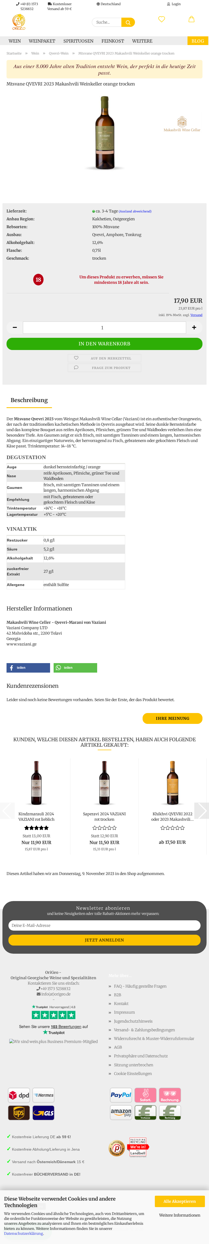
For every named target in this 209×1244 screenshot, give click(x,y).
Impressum (124, 1012)
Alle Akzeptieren (180, 1201)
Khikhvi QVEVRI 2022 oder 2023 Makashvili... (172, 816)
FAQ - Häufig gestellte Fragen (140, 986)
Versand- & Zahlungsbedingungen (144, 1029)
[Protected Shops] (117, 1148)
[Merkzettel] (162, 19)
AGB (118, 1047)
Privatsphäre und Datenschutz (141, 1056)
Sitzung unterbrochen (133, 1064)
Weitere (142, 41)
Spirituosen (78, 41)
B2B (117, 994)
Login (175, 4)
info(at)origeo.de (55, 994)
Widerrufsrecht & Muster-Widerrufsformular (154, 1038)
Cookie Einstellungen (133, 1073)
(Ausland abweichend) (135, 211)
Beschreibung (29, 400)
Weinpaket (42, 41)
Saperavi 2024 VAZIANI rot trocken (104, 816)
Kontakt (121, 1003)
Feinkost (113, 41)
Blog (198, 41)
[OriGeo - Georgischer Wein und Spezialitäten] (19, 21)
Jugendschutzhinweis (133, 1021)
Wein (15, 41)
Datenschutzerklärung (23, 1233)
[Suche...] (128, 22)
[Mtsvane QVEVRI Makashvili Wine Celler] (104, 132)
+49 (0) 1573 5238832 (28, 5)
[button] (192, 19)
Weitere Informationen (179, 1215)
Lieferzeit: (17, 211)
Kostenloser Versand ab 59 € (59, 5)
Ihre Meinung (172, 718)
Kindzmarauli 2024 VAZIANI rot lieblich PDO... (36, 816)
